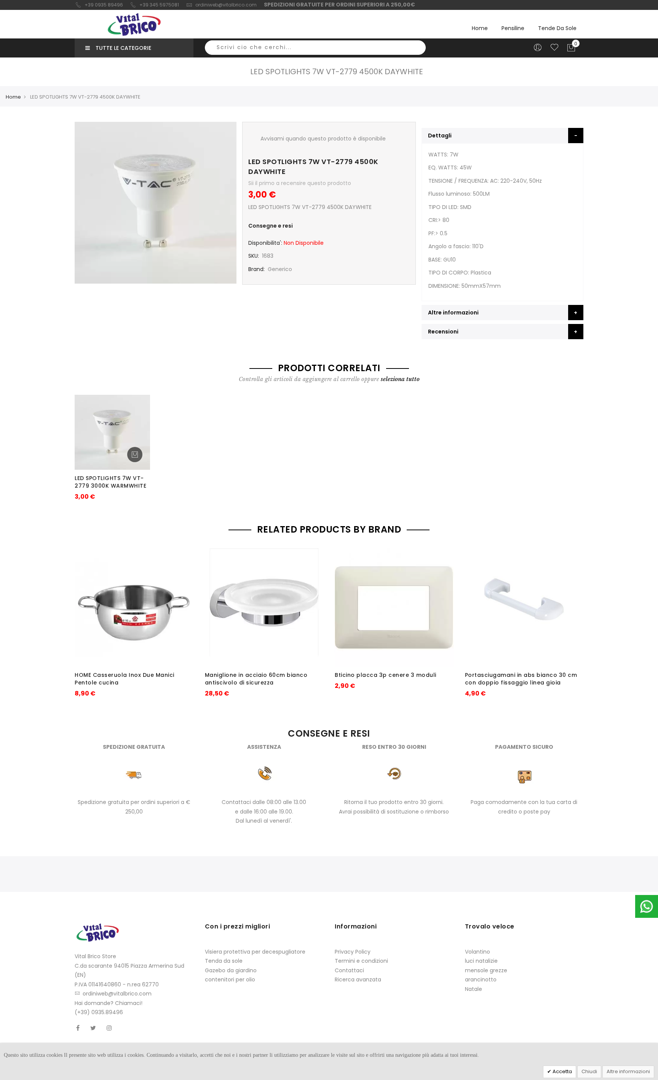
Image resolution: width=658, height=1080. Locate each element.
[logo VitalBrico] (134, 24)
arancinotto (481, 979)
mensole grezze (486, 970)
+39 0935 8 (98, 5)
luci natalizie (481, 961)
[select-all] (400, 379)
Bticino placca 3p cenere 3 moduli (385, 675)
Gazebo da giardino (231, 970)
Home (480, 28)
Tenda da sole (224, 961)
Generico (280, 269)
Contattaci (349, 970)
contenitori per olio (230, 979)
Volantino (477, 952)
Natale (473, 989)
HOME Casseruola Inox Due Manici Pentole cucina (124, 678)
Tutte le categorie (123, 48)
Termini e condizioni (361, 961)
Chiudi (589, 1071)
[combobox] (315, 47)
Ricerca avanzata (358, 979)
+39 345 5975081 (159, 5)
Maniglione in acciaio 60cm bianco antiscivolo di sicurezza (256, 678)
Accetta (561, 1071)
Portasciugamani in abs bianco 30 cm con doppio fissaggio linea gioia (521, 678)
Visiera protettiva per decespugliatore (255, 952)
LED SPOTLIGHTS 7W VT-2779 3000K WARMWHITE (110, 482)
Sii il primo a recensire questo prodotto (299, 183)
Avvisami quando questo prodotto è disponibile (323, 138)
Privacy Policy (353, 952)
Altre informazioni (628, 1071)
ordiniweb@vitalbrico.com (226, 5)
